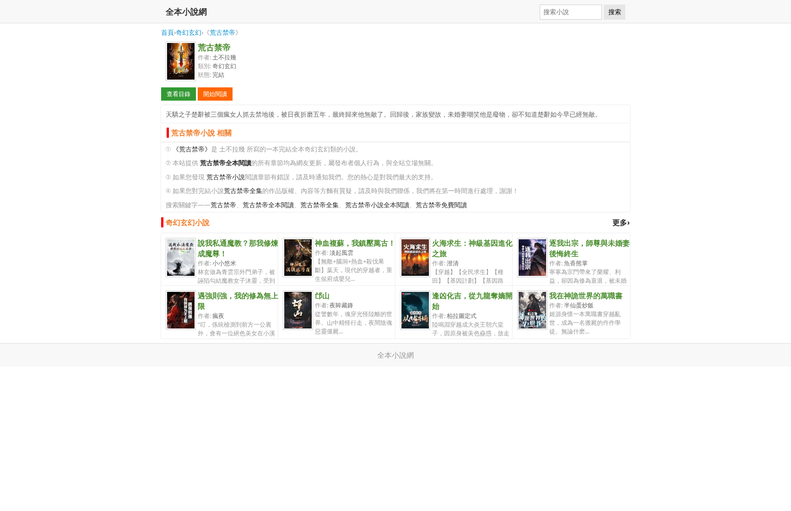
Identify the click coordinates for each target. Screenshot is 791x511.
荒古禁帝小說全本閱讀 (377, 204)
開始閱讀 (215, 94)
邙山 (322, 295)
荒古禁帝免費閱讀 (441, 204)
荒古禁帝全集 (243, 190)
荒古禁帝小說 (225, 176)
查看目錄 (178, 94)
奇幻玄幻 (188, 32)
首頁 (167, 32)
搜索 (614, 12)
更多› (621, 222)
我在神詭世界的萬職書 (586, 295)
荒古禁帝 (222, 32)
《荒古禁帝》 (192, 149)
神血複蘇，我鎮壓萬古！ (355, 243)
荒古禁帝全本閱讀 (268, 204)
